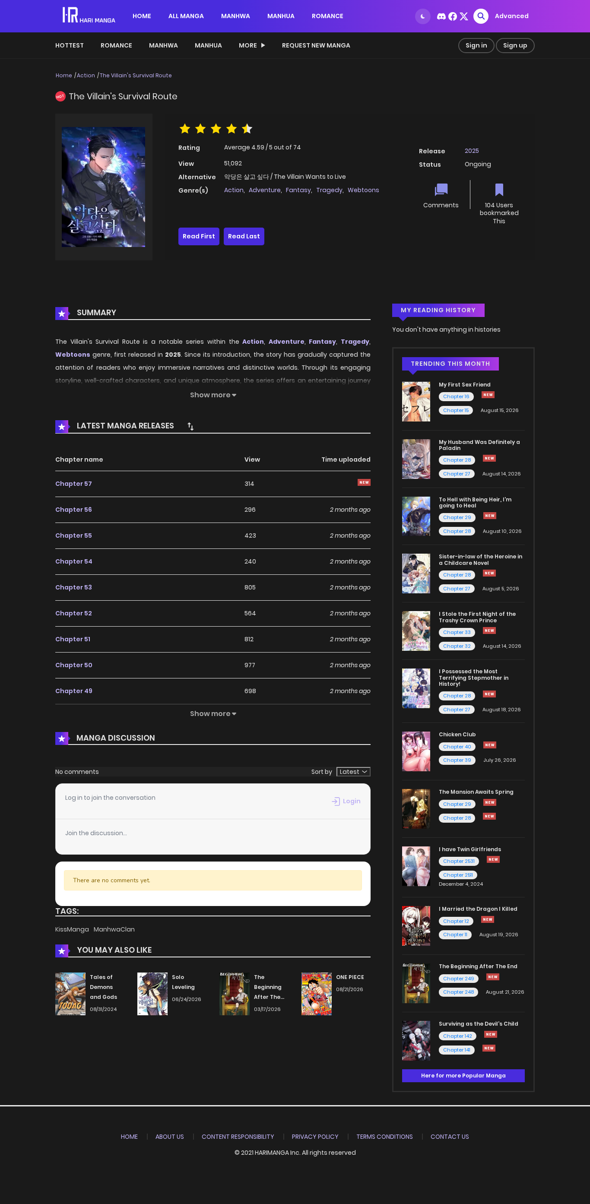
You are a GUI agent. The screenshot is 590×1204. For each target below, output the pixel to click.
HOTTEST (69, 45)
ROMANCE (327, 16)
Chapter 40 (457, 746)
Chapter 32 (457, 646)
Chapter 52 (73, 613)
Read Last (244, 236)
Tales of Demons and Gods (103, 987)
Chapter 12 (456, 921)
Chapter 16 (456, 396)
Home (64, 75)
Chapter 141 (456, 1049)
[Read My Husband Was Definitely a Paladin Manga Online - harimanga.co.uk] (416, 458)
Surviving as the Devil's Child (478, 1023)
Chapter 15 (456, 410)
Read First (199, 236)
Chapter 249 (458, 978)
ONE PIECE (350, 977)
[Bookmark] (499, 190)
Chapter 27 (456, 473)
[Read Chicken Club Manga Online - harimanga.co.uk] (416, 751)
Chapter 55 (73, 535)
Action (86, 75)
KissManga (72, 929)
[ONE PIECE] (316, 993)
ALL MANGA (186, 16)
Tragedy (329, 190)
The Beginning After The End (478, 966)
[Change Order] (190, 426)
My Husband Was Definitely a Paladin (479, 445)
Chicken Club (457, 734)
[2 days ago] (489, 694)
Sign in (476, 45)
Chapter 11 (455, 934)
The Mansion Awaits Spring (476, 791)
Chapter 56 (73, 509)
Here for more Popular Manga (463, 1075)
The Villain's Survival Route (136, 75)
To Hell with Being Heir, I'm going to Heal (475, 502)
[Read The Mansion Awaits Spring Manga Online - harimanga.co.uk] (416, 808)
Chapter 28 (457, 459)
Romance (116, 45)
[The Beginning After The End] (234, 993)
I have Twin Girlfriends (470, 849)
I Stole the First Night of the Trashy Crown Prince (477, 617)
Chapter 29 (457, 517)
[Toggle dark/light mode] (423, 16)
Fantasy (298, 190)
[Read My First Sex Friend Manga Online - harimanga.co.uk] (416, 401)
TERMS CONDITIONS (384, 1136)
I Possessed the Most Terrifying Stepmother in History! (473, 678)
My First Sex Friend (465, 384)
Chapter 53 (73, 587)
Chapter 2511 (458, 874)
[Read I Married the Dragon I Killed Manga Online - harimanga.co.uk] (416, 925)
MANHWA (235, 16)
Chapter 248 (458, 992)
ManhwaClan (114, 929)
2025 (472, 150)
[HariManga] (89, 15)
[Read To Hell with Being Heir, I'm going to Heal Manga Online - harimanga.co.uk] (416, 515)
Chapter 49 (73, 691)
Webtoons (363, 190)
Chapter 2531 (459, 861)
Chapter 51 (72, 639)
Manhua (208, 45)
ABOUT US (169, 1136)
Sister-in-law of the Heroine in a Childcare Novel (480, 559)
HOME (142, 16)
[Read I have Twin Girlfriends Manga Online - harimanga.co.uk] (416, 866)
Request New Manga (316, 45)
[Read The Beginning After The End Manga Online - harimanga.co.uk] (416, 983)
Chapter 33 (457, 632)
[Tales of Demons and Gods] (70, 993)
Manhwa (163, 45)
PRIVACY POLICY (315, 1136)
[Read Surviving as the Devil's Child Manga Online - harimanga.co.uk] (416, 1040)
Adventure (265, 190)
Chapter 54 (73, 561)
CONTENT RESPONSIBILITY (238, 1136)
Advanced (512, 16)
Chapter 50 (73, 665)
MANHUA (281, 16)
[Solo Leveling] (152, 993)
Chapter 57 (73, 483)
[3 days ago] (489, 802)
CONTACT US (450, 1136)
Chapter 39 (457, 760)
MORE (248, 45)
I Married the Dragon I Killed (478, 909)
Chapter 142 (457, 1036)
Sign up (515, 45)
